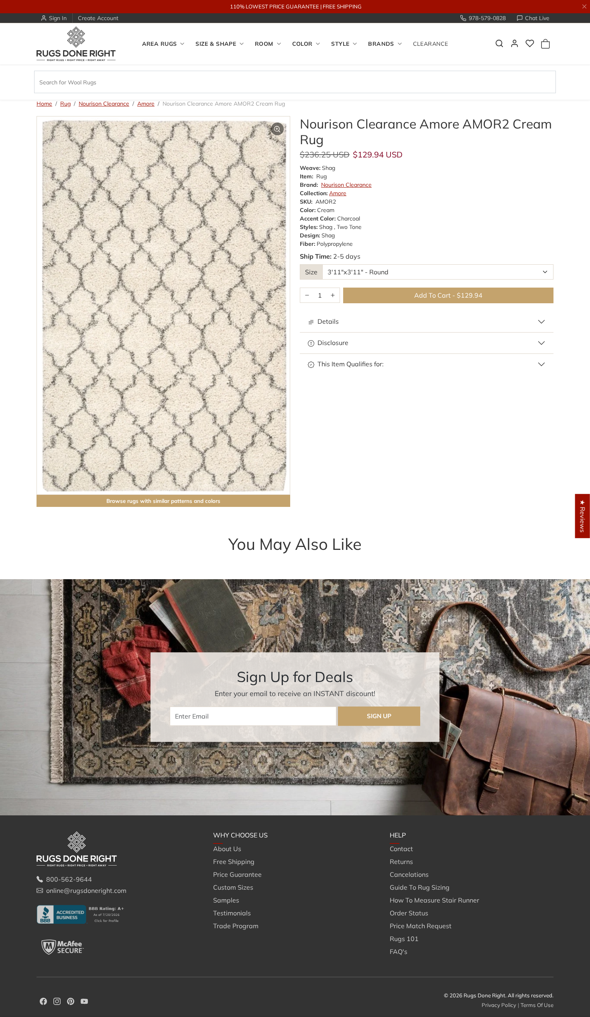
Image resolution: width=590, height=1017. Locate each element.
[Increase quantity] (333, 295)
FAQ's (398, 952)
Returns (401, 862)
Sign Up (379, 716)
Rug (65, 103)
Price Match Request (421, 926)
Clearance (430, 43)
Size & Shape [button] (215, 43)
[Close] (584, 6)
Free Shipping (233, 862)
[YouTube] (84, 1000)
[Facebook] (43, 1000)
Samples (226, 900)
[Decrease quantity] (307, 295)
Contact (401, 849)
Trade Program (235, 926)
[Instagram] (57, 1000)
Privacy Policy (499, 1005)
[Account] (514, 43)
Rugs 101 (404, 939)
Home (44, 103)
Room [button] (264, 43)
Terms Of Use (537, 1005)
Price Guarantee (237, 874)
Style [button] (340, 43)
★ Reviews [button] (583, 516)
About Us (227, 849)
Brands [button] (381, 43)
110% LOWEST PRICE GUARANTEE (274, 6)
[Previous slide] (48, 560)
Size (311, 272)
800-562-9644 (69, 879)
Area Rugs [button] (159, 43)
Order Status (409, 913)
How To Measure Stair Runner (434, 900)
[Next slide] (541, 560)
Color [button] (302, 43)
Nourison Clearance (104, 103)
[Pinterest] (70, 1000)
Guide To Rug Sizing (420, 887)
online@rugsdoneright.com (86, 890)
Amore (146, 103)
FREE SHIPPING (342, 6)
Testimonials (232, 913)
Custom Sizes (233, 887)
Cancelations (409, 874)
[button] (499, 43)
